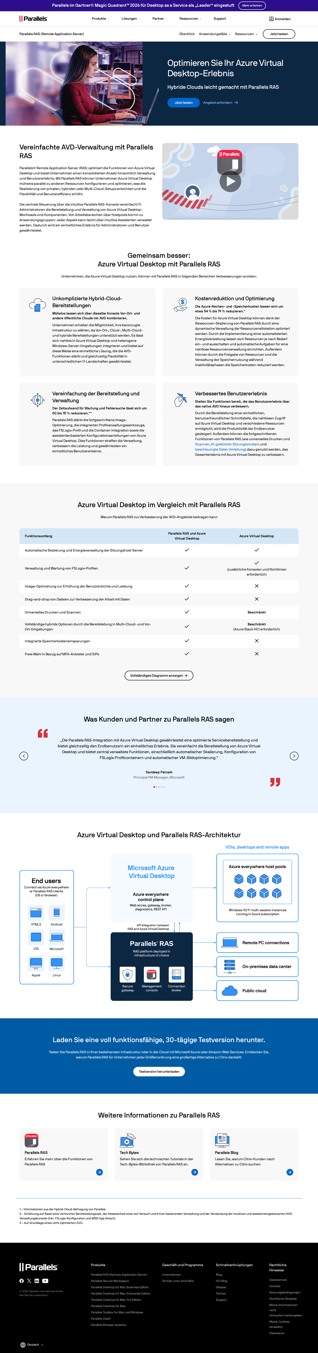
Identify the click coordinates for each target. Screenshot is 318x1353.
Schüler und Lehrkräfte (178, 1281)
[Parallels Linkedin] (37, 1281)
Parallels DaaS (100, 1318)
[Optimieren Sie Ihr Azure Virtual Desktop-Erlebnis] (230, 181)
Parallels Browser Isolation (108, 1325)
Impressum (276, 1333)
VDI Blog (221, 1281)
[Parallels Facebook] (21, 1281)
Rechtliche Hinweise (283, 1298)
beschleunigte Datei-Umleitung (220, 449)
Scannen (202, 444)
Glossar (221, 1287)
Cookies (274, 1286)
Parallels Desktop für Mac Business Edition (120, 1287)
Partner (221, 1293)
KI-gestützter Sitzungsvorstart (235, 444)
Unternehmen (171, 1274)
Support (221, 1299)
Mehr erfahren (252, 5)
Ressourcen (244, 34)
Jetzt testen (279, 34)
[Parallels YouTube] (45, 1281)
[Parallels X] (29, 1281)
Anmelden (283, 19)
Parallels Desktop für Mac (108, 1306)
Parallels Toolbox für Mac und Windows (117, 1312)
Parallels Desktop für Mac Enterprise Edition (121, 1293)
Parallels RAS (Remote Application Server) (119, 1274)
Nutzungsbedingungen (284, 1292)
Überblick (187, 34)
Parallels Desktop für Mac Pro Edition (116, 1299)
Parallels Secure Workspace (110, 1281)
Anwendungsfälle (213, 34)
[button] (101, 19)
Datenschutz (278, 1280)
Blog (219, 1274)
